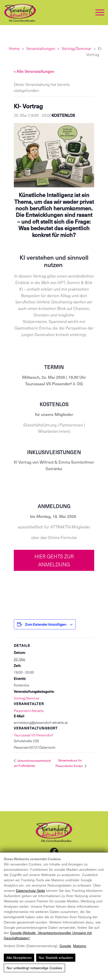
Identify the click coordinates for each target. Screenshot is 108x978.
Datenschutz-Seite (30, 891)
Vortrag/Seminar (76, 48)
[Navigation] (99, 13)
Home (14, 48)
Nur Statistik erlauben (56, 958)
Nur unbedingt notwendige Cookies (34, 968)
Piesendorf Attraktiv (29, 710)
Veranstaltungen (40, 48)
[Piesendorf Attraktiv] (20, 12)
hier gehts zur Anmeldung (54, 560)
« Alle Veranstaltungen (34, 71)
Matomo (79, 946)
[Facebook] (54, 851)
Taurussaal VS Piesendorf (33, 735)
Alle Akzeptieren (19, 958)
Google (65, 946)
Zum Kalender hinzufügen (45, 624)
